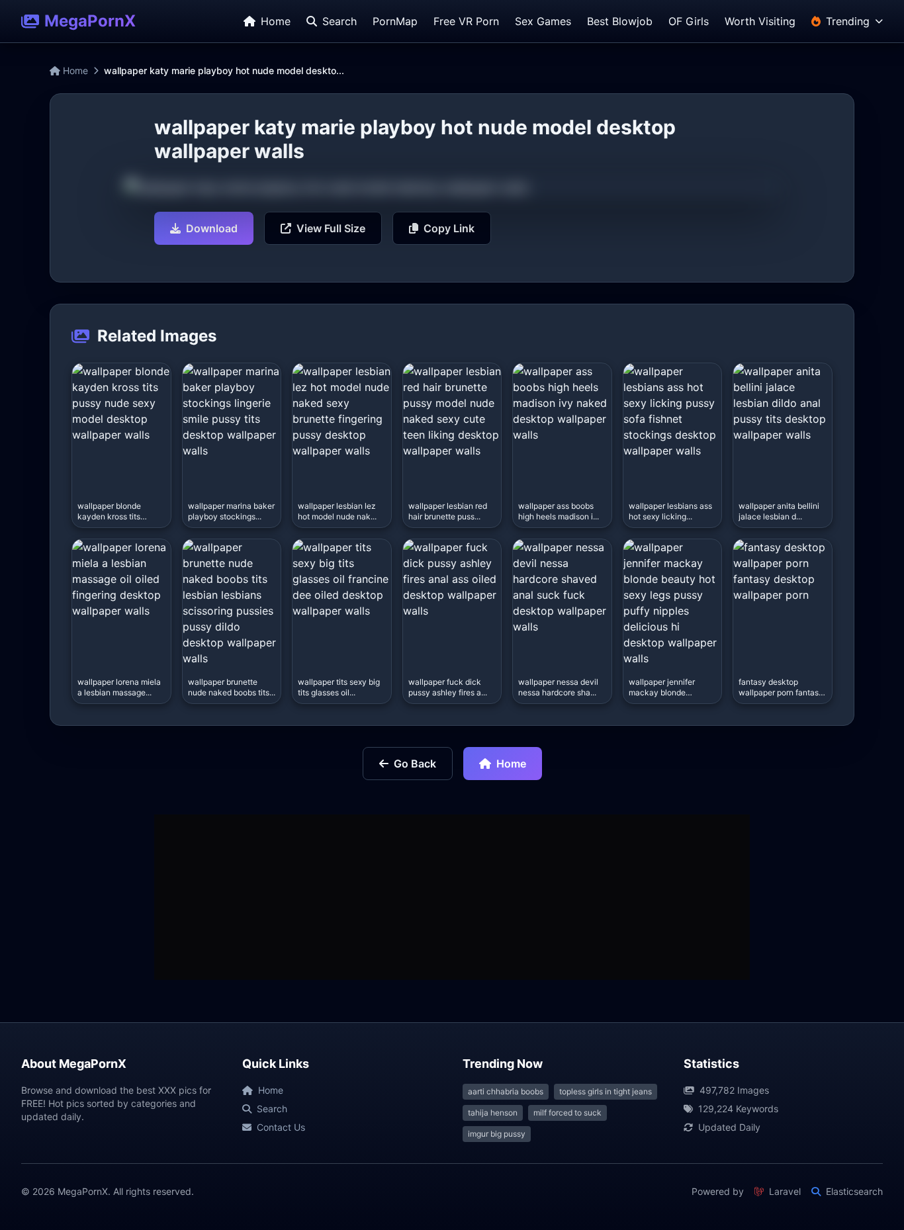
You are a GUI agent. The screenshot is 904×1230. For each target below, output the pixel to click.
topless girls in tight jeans (605, 1091)
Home (74, 70)
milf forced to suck (567, 1113)
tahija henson (493, 1113)
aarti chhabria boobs (505, 1091)
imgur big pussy (496, 1134)
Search (272, 1108)
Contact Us (281, 1127)
